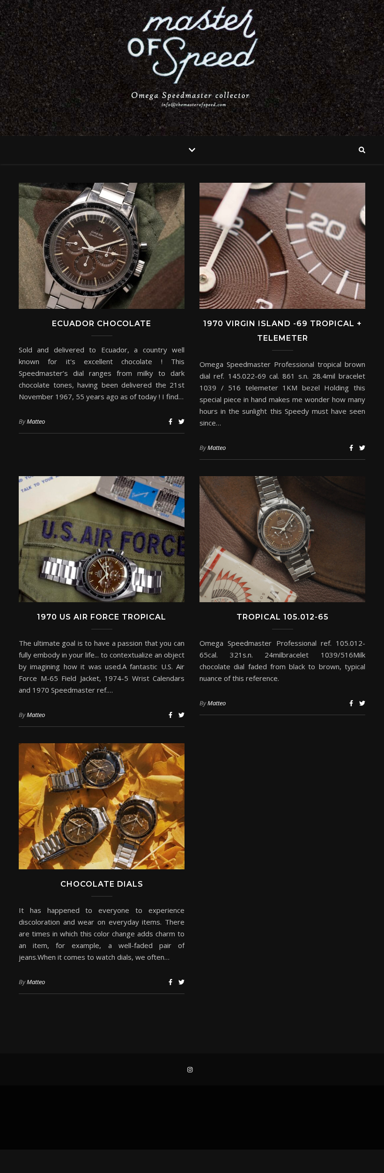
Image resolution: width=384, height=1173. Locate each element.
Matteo (36, 421)
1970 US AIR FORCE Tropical (101, 617)
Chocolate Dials (101, 884)
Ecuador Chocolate (101, 323)
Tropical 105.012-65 (282, 617)
